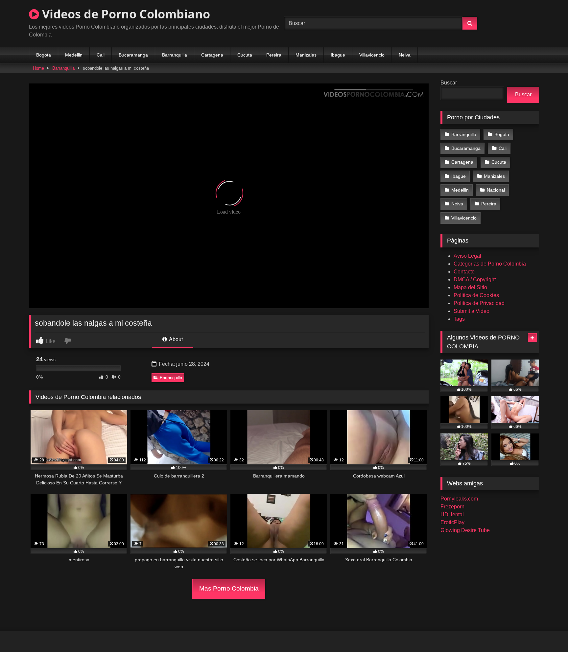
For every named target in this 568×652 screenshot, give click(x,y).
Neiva (405, 55)
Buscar (448, 82)
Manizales (306, 55)
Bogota (43, 55)
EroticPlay (452, 522)
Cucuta (244, 55)
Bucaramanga (133, 55)
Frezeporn (452, 506)
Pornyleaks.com (459, 498)
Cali (101, 55)
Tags (459, 319)
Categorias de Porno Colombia (490, 264)
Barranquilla (174, 55)
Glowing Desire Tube (465, 530)
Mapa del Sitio (470, 287)
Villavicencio (372, 55)
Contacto (464, 271)
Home (38, 68)
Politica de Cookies (476, 295)
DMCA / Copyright (475, 279)
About (175, 339)
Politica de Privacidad (479, 303)
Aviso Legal (467, 256)
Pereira (273, 55)
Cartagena (212, 55)
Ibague (338, 55)
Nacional (496, 190)
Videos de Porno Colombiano (124, 14)
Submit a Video (471, 311)
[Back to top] (547, 632)
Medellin (74, 55)
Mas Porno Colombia (229, 588)
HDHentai (452, 514)
